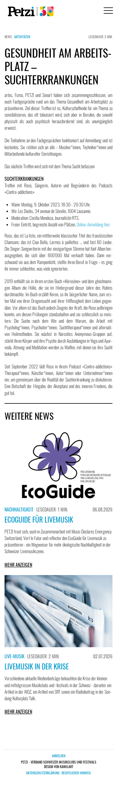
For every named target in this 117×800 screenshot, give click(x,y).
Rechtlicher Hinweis (76, 773)
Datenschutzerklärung (42, 773)
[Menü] (107, 11)
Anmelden (58, 755)
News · (9, 36)
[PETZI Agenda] (29, 11)
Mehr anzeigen (18, 564)
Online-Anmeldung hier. (93, 224)
